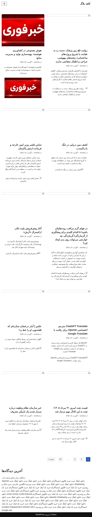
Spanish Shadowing (58, 497)
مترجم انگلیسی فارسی (21, 484)
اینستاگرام (82, 507)
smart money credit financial (19, 494)
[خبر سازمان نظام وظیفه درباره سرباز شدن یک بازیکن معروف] (23, 388)
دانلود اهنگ (61, 491)
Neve (54, 515)
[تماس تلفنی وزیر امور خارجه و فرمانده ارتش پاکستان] (23, 125)
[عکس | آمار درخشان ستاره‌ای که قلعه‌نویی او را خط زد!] (23, 306)
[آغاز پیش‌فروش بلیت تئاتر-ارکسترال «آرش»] (23, 208)
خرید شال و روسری (48, 491)
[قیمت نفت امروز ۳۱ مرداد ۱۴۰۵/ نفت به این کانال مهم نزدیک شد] (69, 388)
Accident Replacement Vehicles (16, 507)
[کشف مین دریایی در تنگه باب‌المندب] (69, 125)
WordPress (40, 515)
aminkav (83, 66)
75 (60, 459)
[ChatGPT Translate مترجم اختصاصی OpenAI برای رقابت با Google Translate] (69, 306)
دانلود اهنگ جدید (78, 481)
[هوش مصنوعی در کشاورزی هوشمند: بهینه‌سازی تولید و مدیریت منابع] (23, 30)
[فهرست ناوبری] (4, 4)
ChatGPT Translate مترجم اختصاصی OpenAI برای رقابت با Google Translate (71, 330)
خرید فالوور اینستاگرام (61, 481)
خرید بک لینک (76, 487)
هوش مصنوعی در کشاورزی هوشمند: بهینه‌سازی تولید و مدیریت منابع (23, 54)
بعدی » (51, 459)
